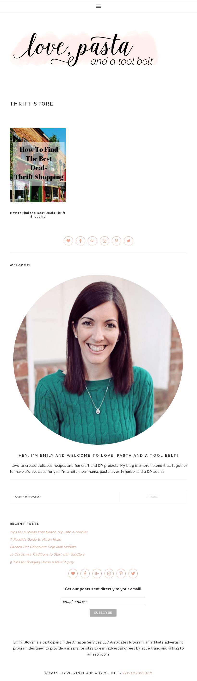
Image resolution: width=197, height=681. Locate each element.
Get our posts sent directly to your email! (103, 589)
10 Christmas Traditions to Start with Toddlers (47, 554)
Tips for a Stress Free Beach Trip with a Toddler (48, 532)
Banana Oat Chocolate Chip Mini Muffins (43, 547)
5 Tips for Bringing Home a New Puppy (42, 562)
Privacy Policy (137, 673)
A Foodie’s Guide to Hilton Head (35, 539)
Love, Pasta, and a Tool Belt (99, 49)
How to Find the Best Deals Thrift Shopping (38, 214)
